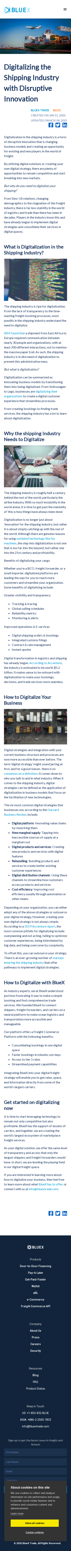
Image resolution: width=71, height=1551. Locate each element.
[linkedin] (64, 125)
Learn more (17, 1513)
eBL (35, 1292)
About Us (35, 1330)
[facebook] (51, 125)
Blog (36, 1375)
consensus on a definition (20, 773)
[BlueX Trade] (29, 9)
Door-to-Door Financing (35, 1266)
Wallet (35, 1286)
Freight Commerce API (35, 1306)
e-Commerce (35, 1299)
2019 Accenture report (39, 926)
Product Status (35, 1388)
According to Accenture (45, 663)
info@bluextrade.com (43, 1189)
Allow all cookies (34, 1523)
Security (35, 1350)
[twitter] (57, 125)
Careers (35, 1344)
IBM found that (14, 333)
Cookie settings (35, 1532)
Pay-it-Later (35, 1272)
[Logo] (35, 1247)
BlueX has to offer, (50, 1184)
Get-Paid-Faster (35, 1279)
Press (35, 1337)
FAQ (35, 1381)
